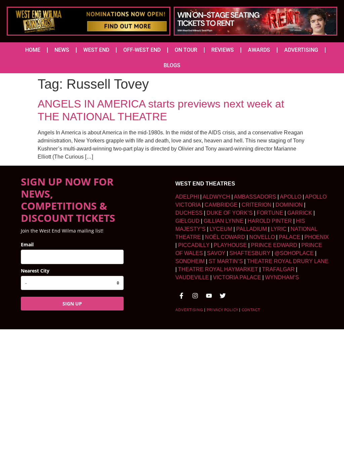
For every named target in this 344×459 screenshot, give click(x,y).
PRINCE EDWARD (274, 245)
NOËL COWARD (225, 237)
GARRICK (299, 213)
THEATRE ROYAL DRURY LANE (288, 261)
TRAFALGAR (278, 269)
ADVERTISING (301, 50)
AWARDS (259, 50)
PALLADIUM (251, 229)
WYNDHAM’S (282, 277)
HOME (32, 50)
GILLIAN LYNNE (224, 221)
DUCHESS (189, 213)
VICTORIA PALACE (237, 277)
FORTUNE (270, 213)
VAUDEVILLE (192, 277)
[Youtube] (209, 296)
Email (27, 244)
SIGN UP (72, 303)
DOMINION (289, 205)
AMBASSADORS (255, 197)
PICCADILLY (194, 245)
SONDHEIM (190, 261)
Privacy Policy (222, 309)
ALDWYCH (216, 197)
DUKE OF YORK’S (230, 213)
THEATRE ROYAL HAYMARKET (218, 269)
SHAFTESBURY (249, 253)
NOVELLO (262, 237)
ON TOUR (186, 50)
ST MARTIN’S (226, 261)
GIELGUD (187, 221)
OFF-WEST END (142, 50)
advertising (189, 309)
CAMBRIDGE (221, 205)
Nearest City (35, 270)
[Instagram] (195, 296)
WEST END (96, 50)
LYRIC (279, 229)
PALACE (289, 237)
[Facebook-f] (181, 296)
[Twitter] (223, 296)
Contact (251, 309)
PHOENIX (316, 237)
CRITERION (256, 205)
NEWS (61, 50)
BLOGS (172, 65)
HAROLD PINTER (270, 221)
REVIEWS (222, 50)
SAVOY (216, 253)
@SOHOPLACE (294, 253)
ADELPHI (187, 197)
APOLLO (290, 197)
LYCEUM (221, 229)
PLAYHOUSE (230, 245)
